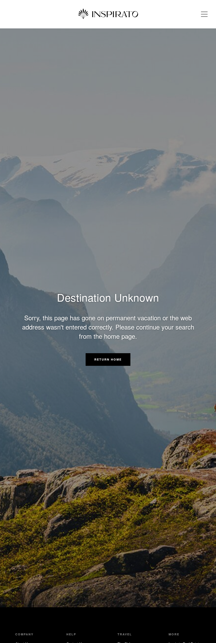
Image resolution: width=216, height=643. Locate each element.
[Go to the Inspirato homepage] (108, 14)
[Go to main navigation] (204, 14)
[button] (108, 359)
